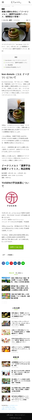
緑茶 (13, 6)
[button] (29, 2)
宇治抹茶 (10, 254)
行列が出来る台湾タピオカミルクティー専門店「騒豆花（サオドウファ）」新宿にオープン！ (21, 340)
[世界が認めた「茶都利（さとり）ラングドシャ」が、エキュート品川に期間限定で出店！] (6, 315)
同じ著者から (19, 273)
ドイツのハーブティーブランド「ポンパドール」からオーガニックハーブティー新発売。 (21, 323)
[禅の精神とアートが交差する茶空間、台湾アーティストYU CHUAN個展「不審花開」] (6, 381)
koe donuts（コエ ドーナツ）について (16, 60)
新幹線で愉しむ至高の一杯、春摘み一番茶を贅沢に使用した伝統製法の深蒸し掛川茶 (20, 288)
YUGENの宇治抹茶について (13, 67)
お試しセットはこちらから (9, 409)
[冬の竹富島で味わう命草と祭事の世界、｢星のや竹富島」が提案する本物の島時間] (6, 390)
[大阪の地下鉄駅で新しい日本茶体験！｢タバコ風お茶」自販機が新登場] (6, 296)
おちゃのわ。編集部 (7, 20)
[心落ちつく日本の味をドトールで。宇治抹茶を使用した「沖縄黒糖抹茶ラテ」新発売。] (6, 332)
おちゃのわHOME (6, 6)
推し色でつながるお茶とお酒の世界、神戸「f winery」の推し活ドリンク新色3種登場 (21, 372)
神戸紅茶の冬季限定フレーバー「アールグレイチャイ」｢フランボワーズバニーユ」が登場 (20, 398)
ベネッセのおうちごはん (8, 407)
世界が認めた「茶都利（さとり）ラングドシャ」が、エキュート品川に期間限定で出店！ (21, 314)
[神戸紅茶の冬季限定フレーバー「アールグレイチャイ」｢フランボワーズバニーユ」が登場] (6, 398)
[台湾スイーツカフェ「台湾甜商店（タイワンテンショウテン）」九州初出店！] (6, 349)
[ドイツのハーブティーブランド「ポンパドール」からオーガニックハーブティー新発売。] (6, 324)
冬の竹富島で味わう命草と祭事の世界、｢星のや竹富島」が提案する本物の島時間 (21, 389)
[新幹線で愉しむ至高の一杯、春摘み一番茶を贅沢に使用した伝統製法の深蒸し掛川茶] (6, 288)
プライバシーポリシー (20, 415)
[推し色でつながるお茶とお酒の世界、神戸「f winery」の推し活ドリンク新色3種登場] (6, 373)
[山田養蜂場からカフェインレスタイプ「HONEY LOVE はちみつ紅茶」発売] (6, 364)
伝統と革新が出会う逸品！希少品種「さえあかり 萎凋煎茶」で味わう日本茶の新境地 (20, 280)
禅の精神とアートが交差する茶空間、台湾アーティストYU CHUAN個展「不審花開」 (21, 381)
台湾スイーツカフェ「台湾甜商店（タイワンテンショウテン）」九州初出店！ (21, 348)
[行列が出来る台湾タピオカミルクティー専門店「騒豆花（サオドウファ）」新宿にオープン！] (6, 341)
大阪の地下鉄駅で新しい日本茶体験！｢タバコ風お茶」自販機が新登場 (20, 296)
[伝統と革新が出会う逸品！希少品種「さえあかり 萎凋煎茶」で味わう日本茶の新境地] (6, 280)
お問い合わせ (10, 415)
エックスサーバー (13, 405)
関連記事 (11, 273)
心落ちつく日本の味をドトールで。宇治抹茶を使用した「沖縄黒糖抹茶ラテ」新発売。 (21, 331)
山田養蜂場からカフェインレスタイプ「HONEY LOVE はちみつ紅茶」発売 (21, 363)
